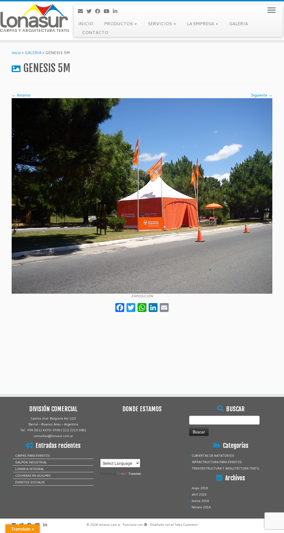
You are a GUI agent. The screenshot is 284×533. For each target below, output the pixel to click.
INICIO (85, 23)
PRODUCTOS (119, 23)
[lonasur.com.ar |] (33, 18)
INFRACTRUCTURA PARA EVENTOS (217, 462)
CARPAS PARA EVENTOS (32, 455)
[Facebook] (119, 308)
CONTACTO (95, 32)
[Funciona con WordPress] (146, 524)
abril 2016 (199, 494)
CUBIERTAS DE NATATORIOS (213, 455)
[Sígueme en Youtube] (108, 11)
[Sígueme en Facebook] (99, 11)
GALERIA (238, 23)
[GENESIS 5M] (142, 195)
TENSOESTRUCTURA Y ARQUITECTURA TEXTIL (226, 468)
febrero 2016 (201, 507)
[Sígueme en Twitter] (91, 11)
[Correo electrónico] (82, 11)
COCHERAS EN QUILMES (33, 475)
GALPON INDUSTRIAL (31, 462)
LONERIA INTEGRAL (29, 469)
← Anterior (21, 95)
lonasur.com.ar (109, 524)
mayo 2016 (200, 488)
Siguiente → (261, 95)
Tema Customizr (186, 524)
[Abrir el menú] (271, 10)
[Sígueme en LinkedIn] (117, 11)
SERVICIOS (160, 23)
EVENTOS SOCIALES (30, 482)
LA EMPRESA (201, 23)
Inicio (16, 52)
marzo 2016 (200, 501)
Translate (134, 473)
